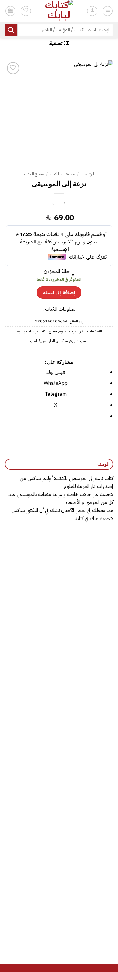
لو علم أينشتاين (87, 619)
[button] (59, 43)
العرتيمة (87, 930)
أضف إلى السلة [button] (88, 636)
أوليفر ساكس (66, 341)
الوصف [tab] (103, 464)
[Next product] (65, 204)
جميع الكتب (34, 174)
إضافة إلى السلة (59, 292)
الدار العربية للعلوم (72, 331)
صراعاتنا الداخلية (88, 826)
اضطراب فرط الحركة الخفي (30, 722)
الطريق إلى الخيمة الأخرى (88, 722)
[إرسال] (11, 30)
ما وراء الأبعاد (30, 826)
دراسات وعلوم (27, 331)
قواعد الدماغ (30, 930)
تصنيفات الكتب (62, 174)
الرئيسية (87, 174)
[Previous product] (53, 204)
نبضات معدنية (30, 619)
